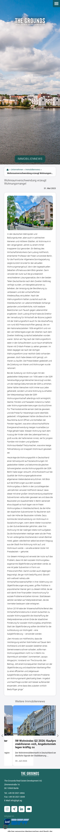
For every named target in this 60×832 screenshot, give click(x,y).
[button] (5, 826)
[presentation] (2, 736)
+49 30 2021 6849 (16, 797)
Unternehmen (17, 169)
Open (56, 3)
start (8, 170)
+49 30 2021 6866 (16, 793)
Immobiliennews (32, 169)
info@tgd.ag (16, 800)
